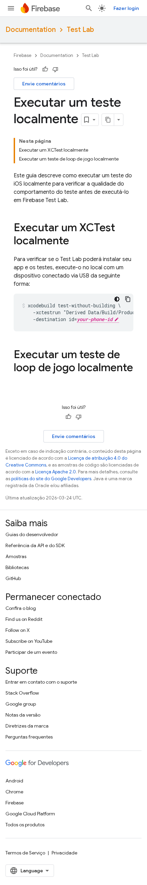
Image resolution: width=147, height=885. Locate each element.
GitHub (13, 578)
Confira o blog (20, 608)
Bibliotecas (17, 567)
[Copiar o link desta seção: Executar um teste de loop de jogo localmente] (20, 381)
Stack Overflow (22, 693)
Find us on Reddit (23, 619)
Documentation (30, 29)
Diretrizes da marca (27, 726)
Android (14, 781)
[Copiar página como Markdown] (108, 120)
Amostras (15, 556)
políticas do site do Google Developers (51, 479)
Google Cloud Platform (30, 814)
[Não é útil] (55, 69)
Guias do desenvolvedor (31, 534)
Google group (20, 704)
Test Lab (80, 29)
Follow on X (17, 630)
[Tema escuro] (116, 299)
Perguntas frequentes (29, 737)
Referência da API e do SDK (35, 545)
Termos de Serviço (25, 853)
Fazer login (126, 8)
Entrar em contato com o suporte (41, 682)
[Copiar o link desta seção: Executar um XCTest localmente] (76, 241)
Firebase (22, 55)
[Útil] (45, 69)
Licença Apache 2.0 (55, 472)
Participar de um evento (31, 652)
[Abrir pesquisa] (89, 8)
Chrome (14, 792)
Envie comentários (44, 84)
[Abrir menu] (11, 8)
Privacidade (64, 853)
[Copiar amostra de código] (127, 299)
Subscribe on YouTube (28, 641)
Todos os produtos (24, 825)
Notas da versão (22, 715)
